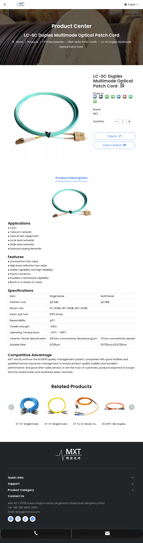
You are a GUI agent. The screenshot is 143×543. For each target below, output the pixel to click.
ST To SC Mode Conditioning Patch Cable (86, 424)
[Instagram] (10, 519)
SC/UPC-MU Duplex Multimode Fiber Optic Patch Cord (114, 424)
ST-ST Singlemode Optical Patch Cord (57, 424)
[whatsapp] (32, 519)
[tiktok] (25, 519)
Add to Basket (112, 145)
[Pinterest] (18, 519)
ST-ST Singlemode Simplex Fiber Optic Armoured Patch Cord (28, 424)
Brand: (97, 109)
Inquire (112, 136)
